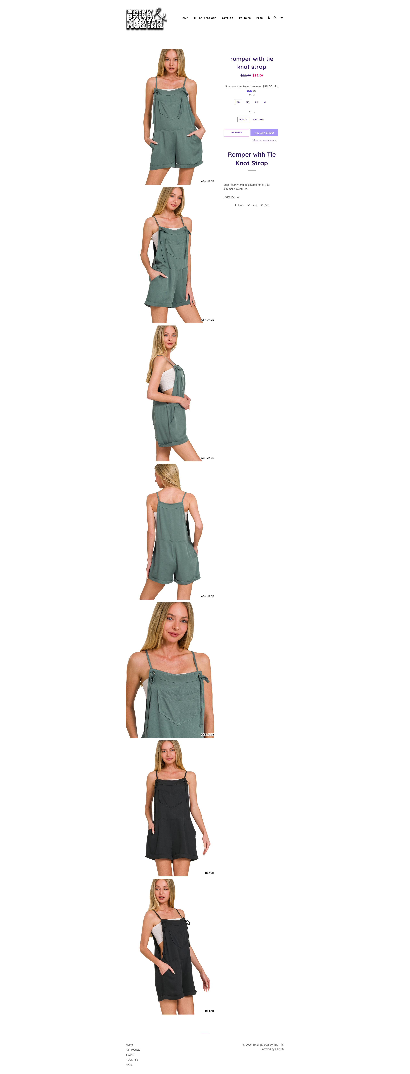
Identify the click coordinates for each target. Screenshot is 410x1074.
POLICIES (245, 18)
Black (243, 119)
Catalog (228, 18)
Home (184, 18)
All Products (133, 1049)
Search (130, 1054)
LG (256, 102)
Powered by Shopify (272, 1049)
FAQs (259, 18)
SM (238, 102)
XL (265, 102)
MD (248, 102)
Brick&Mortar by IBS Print (268, 1044)
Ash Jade (258, 119)
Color (252, 112)
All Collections (205, 18)
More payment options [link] (264, 140)
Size (251, 95)
